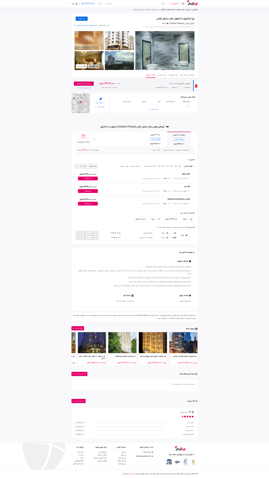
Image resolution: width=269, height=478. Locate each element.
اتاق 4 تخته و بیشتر (150, 166)
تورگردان (195, 9)
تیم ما (82, 458)
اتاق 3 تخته (160, 166)
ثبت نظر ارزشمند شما (80, 374)
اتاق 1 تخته (177, 166)
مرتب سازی (93, 166)
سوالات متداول (102, 455)
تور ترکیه (188, 9)
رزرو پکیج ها (82, 18)
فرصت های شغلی (78, 464)
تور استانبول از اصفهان (168, 9)
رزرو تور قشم (122, 464)
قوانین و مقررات (102, 461)
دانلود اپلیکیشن (79, 461)
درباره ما (99, 3)
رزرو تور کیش (122, 458)
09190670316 (89, 3)
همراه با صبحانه (134, 166)
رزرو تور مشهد (122, 461)
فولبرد (121, 166)
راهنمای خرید (103, 452)
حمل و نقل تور (162, 75)
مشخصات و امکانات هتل (187, 75)
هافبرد (127, 166)
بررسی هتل (80, 66)
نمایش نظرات (101, 107)
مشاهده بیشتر (155, 109)
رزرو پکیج (88, 178)
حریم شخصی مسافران (100, 458)
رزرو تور (124, 452)
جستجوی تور (175, 3)
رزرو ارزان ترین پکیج (84, 83)
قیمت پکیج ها (173, 75)
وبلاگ (163, 3)
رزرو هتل (123, 455)
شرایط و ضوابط (150, 75)
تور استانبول (180, 9)
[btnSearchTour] (182, 3)
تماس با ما (109, 3)
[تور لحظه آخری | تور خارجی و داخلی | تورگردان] (192, 3)
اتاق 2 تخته (169, 166)
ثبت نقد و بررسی (80, 401)
